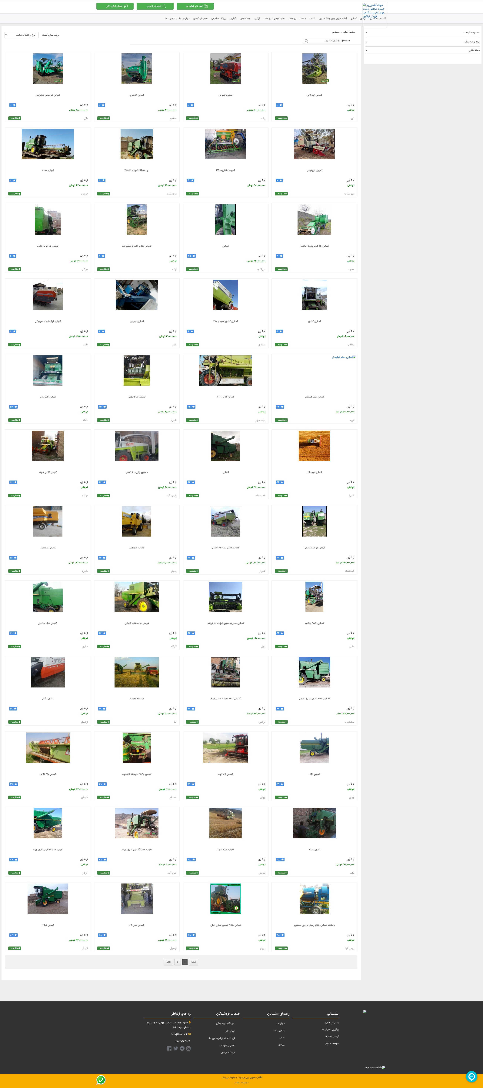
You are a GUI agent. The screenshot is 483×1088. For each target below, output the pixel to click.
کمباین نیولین (137, 321)
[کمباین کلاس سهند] (47, 449)
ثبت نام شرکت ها (194, 6)
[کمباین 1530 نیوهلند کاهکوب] (136, 751)
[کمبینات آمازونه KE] (225, 148)
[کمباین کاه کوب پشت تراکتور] (314, 223)
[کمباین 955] (314, 827)
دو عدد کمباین (137, 699)
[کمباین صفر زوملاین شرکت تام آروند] (225, 600)
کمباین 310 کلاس (47, 774)
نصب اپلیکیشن (200, 18)
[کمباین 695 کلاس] (136, 374)
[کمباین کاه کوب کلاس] (47, 223)
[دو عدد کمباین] (136, 676)
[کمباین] (225, 223)
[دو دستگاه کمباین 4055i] (136, 148)
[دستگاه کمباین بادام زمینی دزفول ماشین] (314, 902)
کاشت (312, 18)
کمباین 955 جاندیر (314, 623)
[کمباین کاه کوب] (225, 751)
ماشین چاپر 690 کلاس (137, 472)
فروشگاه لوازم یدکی (225, 1023)
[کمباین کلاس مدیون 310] (225, 299)
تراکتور (363, 18)
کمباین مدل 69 (136, 925)
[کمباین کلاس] (314, 299)
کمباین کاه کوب (225, 774)
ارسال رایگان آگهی (114, 6)
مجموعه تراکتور (241, 1082)
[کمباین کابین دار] (47, 374)
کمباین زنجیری (136, 95)
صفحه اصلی (376, 18)
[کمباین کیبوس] (225, 72)
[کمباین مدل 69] (136, 902)
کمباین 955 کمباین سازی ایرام (226, 699)
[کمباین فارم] (47, 676)
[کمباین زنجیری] (136, 72)
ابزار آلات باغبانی (219, 18)
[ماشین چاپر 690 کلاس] (136, 449)
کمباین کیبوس (225, 95)
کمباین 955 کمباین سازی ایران (314, 699)
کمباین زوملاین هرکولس (48, 95)
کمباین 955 (314, 850)
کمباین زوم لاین (314, 95)
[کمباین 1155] (47, 148)
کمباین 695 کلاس (136, 397)
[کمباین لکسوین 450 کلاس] (225, 525)
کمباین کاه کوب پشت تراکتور (314, 246)
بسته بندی (245, 18)
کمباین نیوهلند (314, 472)
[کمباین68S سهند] (225, 827)
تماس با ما (170, 18)
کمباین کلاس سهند (48, 472)
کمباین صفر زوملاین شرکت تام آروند (226, 623)
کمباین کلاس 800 (225, 397)
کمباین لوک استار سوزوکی (48, 321)
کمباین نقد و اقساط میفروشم (136, 246)
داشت (303, 18)
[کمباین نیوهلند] (314, 449)
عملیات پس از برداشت (274, 18)
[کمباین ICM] (314, 751)
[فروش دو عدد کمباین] (314, 525)
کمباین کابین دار (48, 397)
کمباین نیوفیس (314, 170)
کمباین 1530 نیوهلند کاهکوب (137, 774)
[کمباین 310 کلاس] (47, 751)
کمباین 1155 (48, 170)
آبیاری (233, 18)
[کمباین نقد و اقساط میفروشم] (136, 223)
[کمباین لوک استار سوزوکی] (47, 299)
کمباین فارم (47, 699)
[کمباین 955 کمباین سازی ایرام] (225, 676)
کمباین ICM (314, 774)
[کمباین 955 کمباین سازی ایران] (314, 676)
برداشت (292, 18)
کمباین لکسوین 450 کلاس (225, 548)
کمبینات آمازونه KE (225, 170)
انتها (169, 962)
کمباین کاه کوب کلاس (47, 246)
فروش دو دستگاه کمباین (137, 623)
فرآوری (257, 18)
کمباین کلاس (314, 321)
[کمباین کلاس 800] (225, 374)
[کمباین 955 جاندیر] (314, 600)
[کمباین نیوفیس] (314, 148)
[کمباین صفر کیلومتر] (314, 374)
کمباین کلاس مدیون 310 (225, 321)
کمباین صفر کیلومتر (314, 397)
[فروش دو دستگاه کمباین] (136, 600)
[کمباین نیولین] (136, 299)
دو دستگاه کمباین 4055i (136, 170)
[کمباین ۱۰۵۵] (47, 902)
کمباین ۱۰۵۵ (48, 925)
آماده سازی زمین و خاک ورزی (333, 18)
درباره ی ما (184, 18)
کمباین (354, 18)
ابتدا (194, 962)
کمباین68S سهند (225, 850)
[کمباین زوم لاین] (314, 72)
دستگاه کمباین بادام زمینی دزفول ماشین (314, 925)
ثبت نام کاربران (154, 6)
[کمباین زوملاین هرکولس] (47, 72)
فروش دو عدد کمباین (314, 548)
